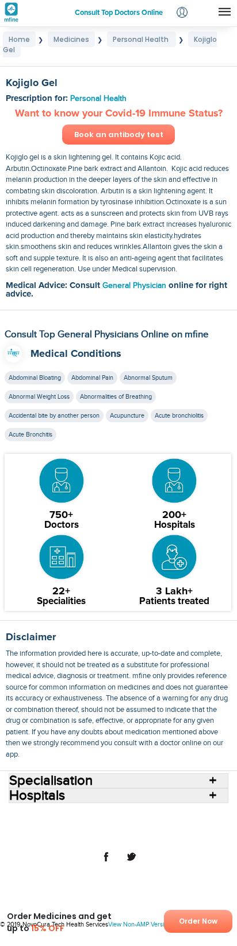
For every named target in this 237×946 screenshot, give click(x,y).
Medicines (80, 825)
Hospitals (121, 816)
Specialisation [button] (51, 780)
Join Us (205, 825)
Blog (177, 825)
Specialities (195, 816)
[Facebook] (105, 862)
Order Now (198, 921)
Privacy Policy (126, 834)
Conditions (37, 825)
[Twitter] (131, 862)
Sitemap (169, 834)
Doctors (156, 816)
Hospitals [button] (37, 795)
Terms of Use (75, 834)
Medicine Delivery (133, 825)
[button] (182, 13)
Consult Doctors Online (61, 816)
